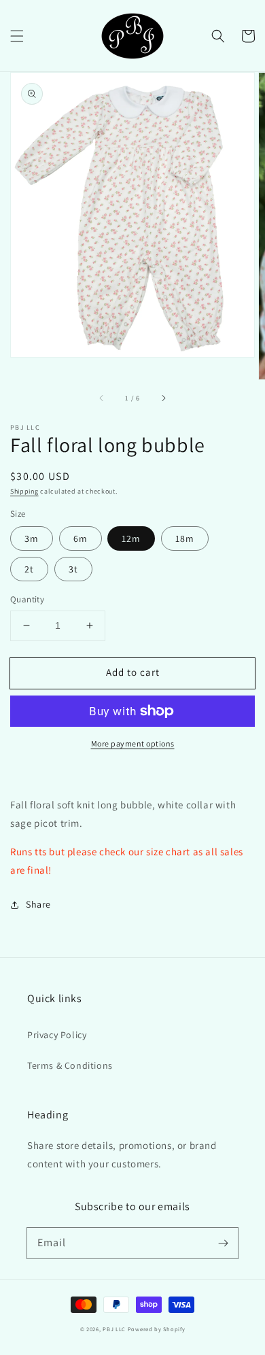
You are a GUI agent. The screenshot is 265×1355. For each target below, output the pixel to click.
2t (29, 569)
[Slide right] (163, 398)
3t (73, 569)
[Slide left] (102, 398)
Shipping (24, 491)
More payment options (133, 743)
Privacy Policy (56, 1035)
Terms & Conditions (70, 1065)
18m (184, 538)
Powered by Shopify (157, 1329)
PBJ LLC (115, 1329)
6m (80, 538)
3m (31, 538)
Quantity (27, 599)
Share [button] (38, 904)
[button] (17, 36)
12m (131, 538)
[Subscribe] (223, 1243)
